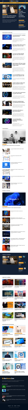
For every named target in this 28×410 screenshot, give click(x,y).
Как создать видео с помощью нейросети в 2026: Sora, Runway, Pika (20, 372)
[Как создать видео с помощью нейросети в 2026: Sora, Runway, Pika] (20, 366)
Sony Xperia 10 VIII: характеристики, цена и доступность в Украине (6, 372)
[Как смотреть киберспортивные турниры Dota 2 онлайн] (20, 305)
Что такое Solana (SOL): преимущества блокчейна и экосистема (18, 120)
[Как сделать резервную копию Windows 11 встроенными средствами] (6, 165)
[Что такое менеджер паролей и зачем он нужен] (6, 151)
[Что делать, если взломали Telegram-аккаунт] (20, 355)
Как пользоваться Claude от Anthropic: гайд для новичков (17, 169)
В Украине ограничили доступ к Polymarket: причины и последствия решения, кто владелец (18, 232)
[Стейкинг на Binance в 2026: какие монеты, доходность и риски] (7, 84)
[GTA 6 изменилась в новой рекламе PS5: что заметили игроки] (20, 293)
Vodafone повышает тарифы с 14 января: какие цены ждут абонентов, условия (18, 245)
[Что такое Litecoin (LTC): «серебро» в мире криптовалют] (7, 37)
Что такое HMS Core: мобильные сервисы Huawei (7, 335)
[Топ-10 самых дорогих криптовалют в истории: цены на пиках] (7, 94)
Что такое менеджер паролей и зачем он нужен (17, 148)
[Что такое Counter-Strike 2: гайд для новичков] (7, 305)
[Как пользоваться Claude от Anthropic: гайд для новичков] (6, 172)
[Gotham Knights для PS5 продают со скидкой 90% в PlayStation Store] (7, 282)
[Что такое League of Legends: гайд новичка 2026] (7, 293)
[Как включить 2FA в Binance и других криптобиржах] (7, 112)
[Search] (25, 1)
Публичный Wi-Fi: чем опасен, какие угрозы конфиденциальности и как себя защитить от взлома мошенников (18, 218)
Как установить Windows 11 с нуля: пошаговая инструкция (11, 207)
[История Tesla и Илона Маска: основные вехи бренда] (22, 7)
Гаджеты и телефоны (5, 14)
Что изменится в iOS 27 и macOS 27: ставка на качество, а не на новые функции (15, 390)
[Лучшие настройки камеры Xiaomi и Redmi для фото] (9, 9)
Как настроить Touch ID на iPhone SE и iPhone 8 (20, 335)
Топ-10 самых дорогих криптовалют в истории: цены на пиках (19, 93)
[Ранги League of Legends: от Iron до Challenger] (20, 282)
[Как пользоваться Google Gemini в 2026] (6, 158)
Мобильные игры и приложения (6, 333)
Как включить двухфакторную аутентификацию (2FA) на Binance (19, 102)
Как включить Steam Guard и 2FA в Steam (20, 319)
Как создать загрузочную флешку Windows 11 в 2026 (18, 176)
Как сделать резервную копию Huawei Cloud (22, 26)
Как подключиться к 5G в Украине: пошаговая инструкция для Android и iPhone (17, 225)
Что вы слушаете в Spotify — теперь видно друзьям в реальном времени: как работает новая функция (18, 239)
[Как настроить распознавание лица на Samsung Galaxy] (25, 268)
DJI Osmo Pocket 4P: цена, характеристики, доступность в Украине (16, 183)
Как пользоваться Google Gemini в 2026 (16, 155)
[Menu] (2, 1)
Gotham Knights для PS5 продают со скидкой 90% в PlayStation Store (22, 22)
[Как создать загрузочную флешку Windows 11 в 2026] (6, 179)
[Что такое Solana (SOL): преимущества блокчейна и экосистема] (7, 121)
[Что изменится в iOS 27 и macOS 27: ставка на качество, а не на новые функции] (4, 390)
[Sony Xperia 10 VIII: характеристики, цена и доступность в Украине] (7, 366)
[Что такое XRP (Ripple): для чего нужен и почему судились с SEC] (7, 76)
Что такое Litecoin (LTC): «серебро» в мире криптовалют (19, 36)
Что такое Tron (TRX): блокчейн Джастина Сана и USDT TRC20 (18, 54)
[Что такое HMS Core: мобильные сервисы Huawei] (7, 329)
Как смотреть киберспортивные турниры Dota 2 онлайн (20, 309)
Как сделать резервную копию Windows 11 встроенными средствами (16, 163)
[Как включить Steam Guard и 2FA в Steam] (20, 315)
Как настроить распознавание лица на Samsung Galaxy (21, 270)
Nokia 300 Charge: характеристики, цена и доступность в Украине (21, 264)
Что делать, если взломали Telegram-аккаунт (19, 360)
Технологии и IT (4, 144)
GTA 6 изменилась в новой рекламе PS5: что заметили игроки (19, 298)
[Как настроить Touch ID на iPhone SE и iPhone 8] (20, 329)
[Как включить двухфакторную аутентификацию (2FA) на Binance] (7, 103)
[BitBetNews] (14, 1)
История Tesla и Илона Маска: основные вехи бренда (22, 14)
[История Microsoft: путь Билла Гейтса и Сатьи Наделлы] (14, 136)
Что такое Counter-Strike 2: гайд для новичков (7, 309)
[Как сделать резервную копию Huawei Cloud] (24, 257)
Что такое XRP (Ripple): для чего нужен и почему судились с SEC (18, 75)
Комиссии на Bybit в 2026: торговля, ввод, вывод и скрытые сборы (19, 45)
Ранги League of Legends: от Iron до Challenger (20, 286)
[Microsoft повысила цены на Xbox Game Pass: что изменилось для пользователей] (4, 386)
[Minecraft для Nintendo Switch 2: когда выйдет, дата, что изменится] (7, 315)
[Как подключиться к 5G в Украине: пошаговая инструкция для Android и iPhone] (6, 227)
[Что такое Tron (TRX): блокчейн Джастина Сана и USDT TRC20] (7, 55)
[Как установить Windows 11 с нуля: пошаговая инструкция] (14, 199)
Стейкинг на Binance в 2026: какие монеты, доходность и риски (19, 83)
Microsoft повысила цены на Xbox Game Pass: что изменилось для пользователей (15, 386)
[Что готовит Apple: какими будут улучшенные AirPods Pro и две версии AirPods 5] (4, 400)
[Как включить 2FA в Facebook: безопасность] (6, 213)
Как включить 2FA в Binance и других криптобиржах (18, 111)
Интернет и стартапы (5, 206)
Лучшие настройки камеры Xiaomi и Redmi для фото (9, 16)
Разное (3, 370)
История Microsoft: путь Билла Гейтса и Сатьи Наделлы (11, 145)
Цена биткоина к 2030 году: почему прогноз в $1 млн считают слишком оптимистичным (19, 64)
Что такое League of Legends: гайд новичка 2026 (7, 298)
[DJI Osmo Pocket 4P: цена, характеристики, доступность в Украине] (6, 185)
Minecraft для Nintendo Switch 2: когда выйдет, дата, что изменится (7, 320)
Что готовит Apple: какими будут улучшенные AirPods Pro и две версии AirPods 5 (16, 399)
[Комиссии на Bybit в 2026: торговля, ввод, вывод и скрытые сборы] (7, 46)
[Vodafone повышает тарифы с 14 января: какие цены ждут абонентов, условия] (6, 248)
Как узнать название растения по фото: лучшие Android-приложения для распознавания (15, 396)
